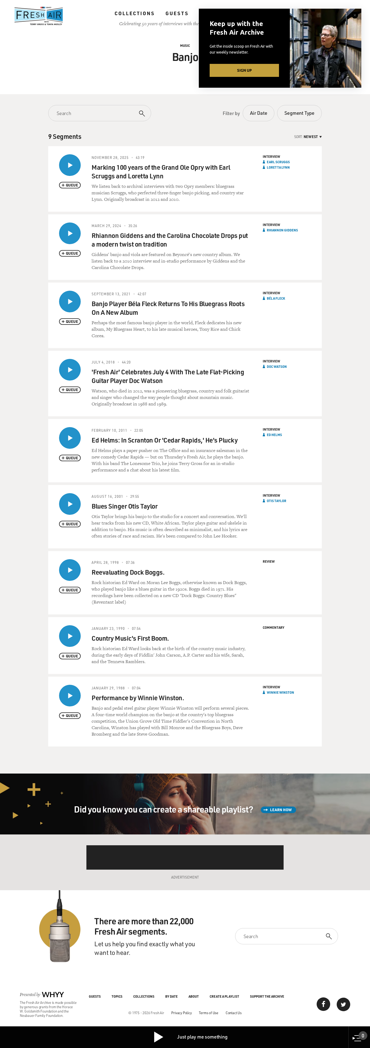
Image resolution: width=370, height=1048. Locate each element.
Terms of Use (208, 1012)
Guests (177, 13)
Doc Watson (277, 366)
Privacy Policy (181, 1012)
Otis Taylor (276, 501)
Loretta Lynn (278, 167)
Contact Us (234, 1012)
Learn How (281, 809)
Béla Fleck (276, 298)
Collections (135, 13)
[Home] (39, 16)
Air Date (258, 113)
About (194, 996)
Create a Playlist (224, 996)
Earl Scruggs (278, 162)
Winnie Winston (280, 692)
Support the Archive (267, 996)
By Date (171, 996)
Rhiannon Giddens (282, 230)
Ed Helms (274, 435)
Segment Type (299, 113)
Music (185, 45)
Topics (117, 996)
